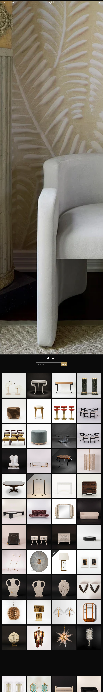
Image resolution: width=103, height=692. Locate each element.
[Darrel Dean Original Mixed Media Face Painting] (89, 562)
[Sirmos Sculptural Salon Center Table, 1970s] (39, 385)
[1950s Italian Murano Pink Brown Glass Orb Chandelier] (14, 612)
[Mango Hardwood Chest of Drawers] (89, 486)
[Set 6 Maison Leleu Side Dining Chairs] (14, 436)
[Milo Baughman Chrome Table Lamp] (64, 486)
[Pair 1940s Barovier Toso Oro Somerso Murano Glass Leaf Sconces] (64, 663)
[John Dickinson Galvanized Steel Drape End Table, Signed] (14, 537)
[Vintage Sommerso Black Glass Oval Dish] (89, 537)
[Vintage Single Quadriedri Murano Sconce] (89, 638)
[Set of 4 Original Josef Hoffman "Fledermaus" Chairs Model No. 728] (89, 411)
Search (64, 364)
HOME (4, 2)
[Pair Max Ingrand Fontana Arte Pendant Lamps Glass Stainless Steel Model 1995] (89, 663)
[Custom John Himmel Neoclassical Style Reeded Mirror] (64, 511)
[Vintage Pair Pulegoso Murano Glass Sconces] (39, 663)
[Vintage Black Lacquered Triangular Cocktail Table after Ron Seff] (14, 511)
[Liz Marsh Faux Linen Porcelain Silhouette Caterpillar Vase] (39, 587)
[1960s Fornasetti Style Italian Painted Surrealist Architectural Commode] (64, 537)
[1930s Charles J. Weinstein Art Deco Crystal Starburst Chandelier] (64, 638)
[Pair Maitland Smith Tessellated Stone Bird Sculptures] (14, 385)
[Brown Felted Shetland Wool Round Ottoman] (14, 411)
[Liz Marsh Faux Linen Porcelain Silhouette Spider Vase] (14, 587)
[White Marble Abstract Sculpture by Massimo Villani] (14, 461)
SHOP (12, 2)
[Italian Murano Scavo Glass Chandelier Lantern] (89, 461)
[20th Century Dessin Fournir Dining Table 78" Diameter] (14, 486)
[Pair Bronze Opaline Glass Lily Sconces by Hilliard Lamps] (89, 587)
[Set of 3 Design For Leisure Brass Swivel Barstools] (64, 411)
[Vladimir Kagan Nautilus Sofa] (89, 511)
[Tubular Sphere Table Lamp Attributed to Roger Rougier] (14, 638)
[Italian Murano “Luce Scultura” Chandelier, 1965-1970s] (39, 638)
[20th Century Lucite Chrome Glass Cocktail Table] (64, 436)
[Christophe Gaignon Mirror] (39, 562)
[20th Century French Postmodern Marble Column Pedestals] (89, 385)
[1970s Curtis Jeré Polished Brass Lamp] (39, 612)
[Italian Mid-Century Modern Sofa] (39, 511)
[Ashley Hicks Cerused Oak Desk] (64, 385)
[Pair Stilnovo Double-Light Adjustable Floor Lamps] (14, 562)
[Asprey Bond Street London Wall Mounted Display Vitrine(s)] (89, 612)
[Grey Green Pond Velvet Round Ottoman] (39, 436)
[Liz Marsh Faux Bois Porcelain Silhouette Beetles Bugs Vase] (64, 587)
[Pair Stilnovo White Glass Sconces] (14, 663)
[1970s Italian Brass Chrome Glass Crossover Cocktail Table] (39, 461)
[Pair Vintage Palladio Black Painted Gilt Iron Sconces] (64, 612)
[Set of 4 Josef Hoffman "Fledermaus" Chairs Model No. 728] (89, 436)
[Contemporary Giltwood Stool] (39, 411)
